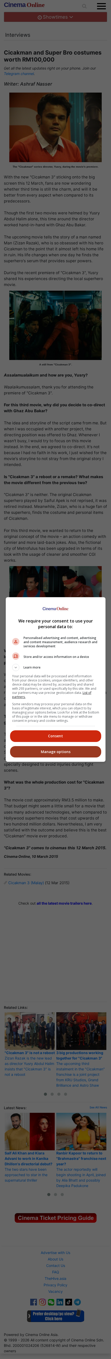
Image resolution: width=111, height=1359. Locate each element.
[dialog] (56, 679)
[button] (55, 667)
